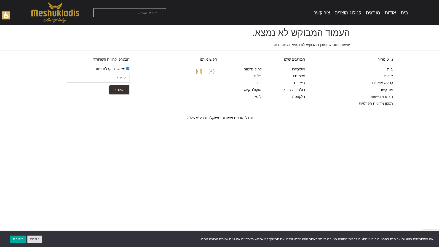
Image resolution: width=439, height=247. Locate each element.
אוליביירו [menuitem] (298, 69)
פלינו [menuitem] (258, 76)
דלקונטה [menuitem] (298, 97)
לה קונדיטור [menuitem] (253, 69)
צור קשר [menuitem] (386, 90)
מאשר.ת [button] (18, 239)
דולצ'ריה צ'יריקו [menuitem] (293, 90)
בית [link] (390, 69)
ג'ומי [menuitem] (258, 97)
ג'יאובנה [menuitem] (299, 83)
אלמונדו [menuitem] (299, 76)
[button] (6, 15)
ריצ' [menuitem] (259, 83)
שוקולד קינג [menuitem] (253, 90)
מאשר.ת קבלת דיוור (110, 69)
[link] (404, 12)
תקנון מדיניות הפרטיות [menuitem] (376, 103)
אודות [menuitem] (388, 76)
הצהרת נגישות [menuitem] (382, 97)
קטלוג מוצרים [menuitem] (382, 83)
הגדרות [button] (34, 239)
